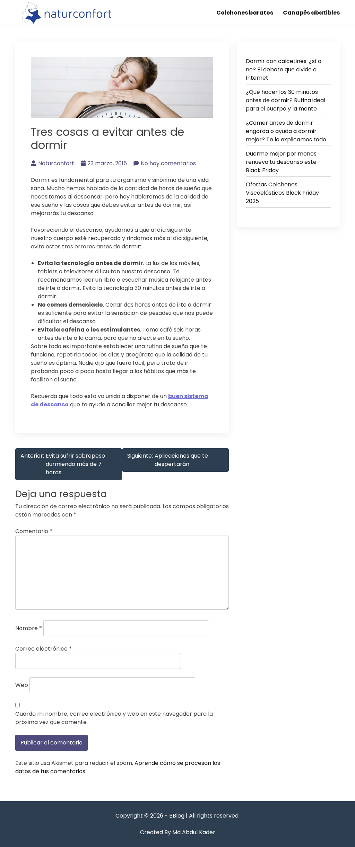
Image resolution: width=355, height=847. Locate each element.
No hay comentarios (168, 163)
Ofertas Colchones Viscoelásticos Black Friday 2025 (282, 192)
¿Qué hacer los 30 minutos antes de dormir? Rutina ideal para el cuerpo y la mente (285, 100)
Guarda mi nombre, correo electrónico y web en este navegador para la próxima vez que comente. (114, 718)
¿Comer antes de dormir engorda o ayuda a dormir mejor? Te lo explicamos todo (286, 131)
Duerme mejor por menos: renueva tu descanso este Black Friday (282, 162)
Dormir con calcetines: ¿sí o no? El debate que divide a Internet (283, 69)
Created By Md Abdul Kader (177, 832)
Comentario (33, 531)
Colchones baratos (244, 13)
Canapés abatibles (311, 13)
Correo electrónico (43, 649)
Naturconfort (56, 163)
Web (21, 685)
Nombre (28, 628)
